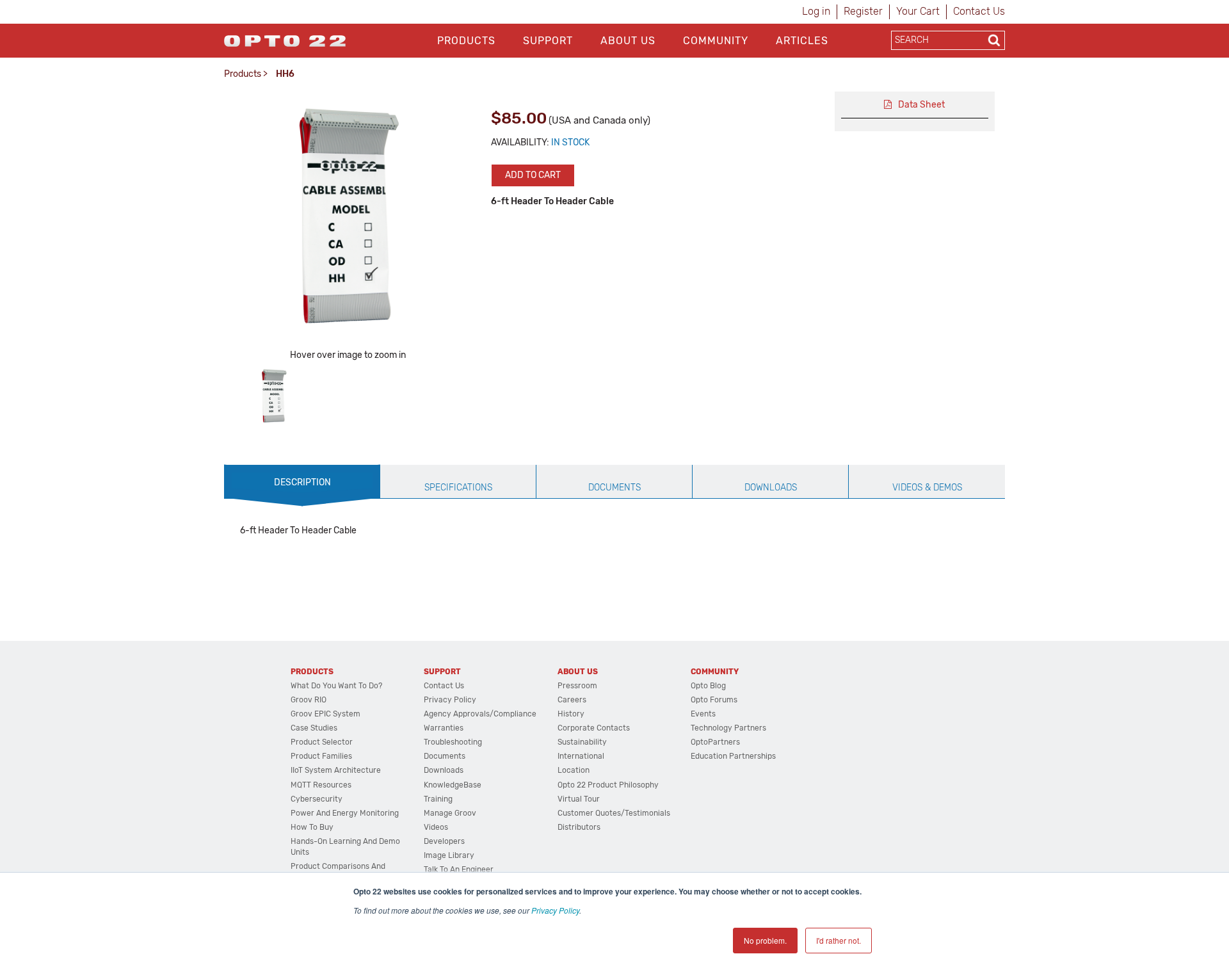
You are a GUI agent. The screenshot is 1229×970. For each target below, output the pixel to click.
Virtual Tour (579, 799)
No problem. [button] (765, 940)
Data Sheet (921, 104)
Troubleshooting (453, 742)
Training (438, 799)
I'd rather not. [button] (838, 940)
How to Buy (312, 827)
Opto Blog (708, 685)
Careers (572, 699)
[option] (274, 395)
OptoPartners (715, 742)
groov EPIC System (325, 713)
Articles (802, 41)
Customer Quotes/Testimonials (614, 813)
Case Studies (314, 727)
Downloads (443, 770)
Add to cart (533, 175)
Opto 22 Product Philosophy (608, 784)
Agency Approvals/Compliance (480, 713)
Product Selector (322, 742)
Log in (816, 11)
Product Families (321, 756)
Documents (444, 756)
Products (466, 41)
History (571, 713)
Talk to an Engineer (459, 869)
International (581, 756)
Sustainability (582, 742)
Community (715, 41)
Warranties (443, 727)
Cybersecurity (316, 799)
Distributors (579, 827)
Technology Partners (728, 727)
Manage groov (450, 813)
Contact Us (979, 11)
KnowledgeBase (452, 784)
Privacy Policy (555, 910)
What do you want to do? (336, 685)
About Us (627, 41)
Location (574, 770)
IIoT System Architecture (336, 770)
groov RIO (308, 699)
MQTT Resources (321, 784)
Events (703, 713)
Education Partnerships (733, 756)
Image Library (449, 855)
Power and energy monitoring (345, 813)
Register (863, 11)
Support (548, 41)
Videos (436, 827)
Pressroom (577, 685)
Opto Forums (714, 699)
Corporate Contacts (594, 727)
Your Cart (918, 11)
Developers (444, 841)
